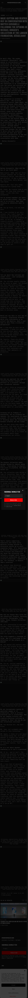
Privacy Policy (17, 505)
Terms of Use (9, 506)
